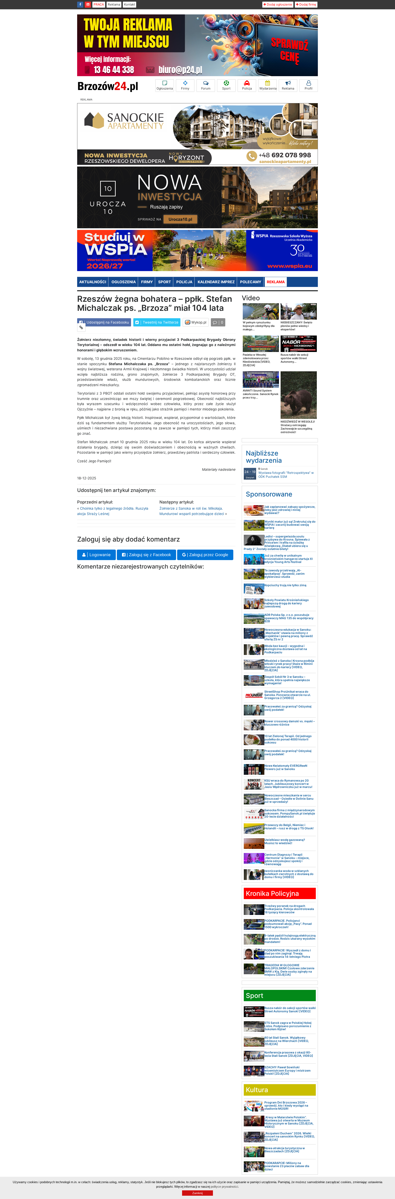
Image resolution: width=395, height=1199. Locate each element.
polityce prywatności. (225, 1186)
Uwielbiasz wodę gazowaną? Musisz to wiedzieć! (284, 841)
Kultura (257, 1090)
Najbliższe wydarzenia (264, 456)
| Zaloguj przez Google (207, 554)
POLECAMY (250, 282)
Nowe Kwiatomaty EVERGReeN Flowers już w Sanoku (285, 767)
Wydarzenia (267, 88)
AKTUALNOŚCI (92, 282)
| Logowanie (98, 554)
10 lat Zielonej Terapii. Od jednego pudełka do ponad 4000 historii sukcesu (288, 739)
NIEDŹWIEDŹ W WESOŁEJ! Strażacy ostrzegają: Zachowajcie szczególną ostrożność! (298, 427)
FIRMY (147, 282)
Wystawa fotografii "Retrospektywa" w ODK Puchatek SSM (286, 473)
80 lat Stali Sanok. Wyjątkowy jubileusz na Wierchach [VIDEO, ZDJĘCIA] (286, 1041)
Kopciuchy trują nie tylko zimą (285, 585)
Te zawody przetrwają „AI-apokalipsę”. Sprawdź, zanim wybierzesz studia (284, 573)
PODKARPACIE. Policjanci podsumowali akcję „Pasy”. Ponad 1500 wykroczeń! (288, 924)
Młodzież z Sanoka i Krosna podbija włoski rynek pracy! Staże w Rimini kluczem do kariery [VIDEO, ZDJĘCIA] (289, 665)
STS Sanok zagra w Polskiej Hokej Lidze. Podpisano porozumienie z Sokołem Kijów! (287, 1026)
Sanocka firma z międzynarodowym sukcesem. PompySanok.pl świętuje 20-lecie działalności (289, 813)
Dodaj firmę (307, 4)
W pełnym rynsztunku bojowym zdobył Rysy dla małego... (258, 326)
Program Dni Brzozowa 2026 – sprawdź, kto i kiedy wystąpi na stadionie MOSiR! (286, 1105)
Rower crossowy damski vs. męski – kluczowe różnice (289, 722)
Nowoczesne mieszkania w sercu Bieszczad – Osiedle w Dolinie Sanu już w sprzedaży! (289, 798)
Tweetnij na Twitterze (160, 322)
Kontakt (129, 4)
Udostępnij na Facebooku (107, 322)
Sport (226, 88)
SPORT (164, 282)
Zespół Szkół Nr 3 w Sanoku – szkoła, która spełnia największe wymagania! (287, 680)
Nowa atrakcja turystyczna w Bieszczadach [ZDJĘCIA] (284, 1149)
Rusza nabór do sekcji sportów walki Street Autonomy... (294, 358)
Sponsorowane (269, 494)
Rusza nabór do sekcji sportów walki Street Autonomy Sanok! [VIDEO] (290, 1009)
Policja (247, 88)
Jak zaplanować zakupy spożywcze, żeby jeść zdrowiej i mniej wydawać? (289, 510)
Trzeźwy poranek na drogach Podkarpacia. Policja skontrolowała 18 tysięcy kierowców (289, 909)
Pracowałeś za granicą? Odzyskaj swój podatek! (287, 708)
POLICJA (184, 282)
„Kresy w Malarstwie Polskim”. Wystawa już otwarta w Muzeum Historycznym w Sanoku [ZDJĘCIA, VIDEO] (289, 1121)
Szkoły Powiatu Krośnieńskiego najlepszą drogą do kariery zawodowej (286, 603)
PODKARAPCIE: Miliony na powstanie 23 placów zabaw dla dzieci (286, 1166)
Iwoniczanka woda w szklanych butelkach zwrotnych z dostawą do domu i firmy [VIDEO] (289, 874)
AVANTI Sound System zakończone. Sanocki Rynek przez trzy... (260, 394)
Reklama (114, 4)
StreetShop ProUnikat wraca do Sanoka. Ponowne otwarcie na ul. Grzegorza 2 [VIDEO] (287, 695)
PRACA (99, 4)
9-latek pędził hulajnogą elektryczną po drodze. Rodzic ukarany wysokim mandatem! (290, 939)
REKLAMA (276, 282)
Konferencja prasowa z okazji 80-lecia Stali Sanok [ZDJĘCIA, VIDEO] (288, 1054)
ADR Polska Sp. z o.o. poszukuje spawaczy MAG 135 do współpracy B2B (289, 618)
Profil (309, 88)
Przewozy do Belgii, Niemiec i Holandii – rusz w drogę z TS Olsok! (289, 826)
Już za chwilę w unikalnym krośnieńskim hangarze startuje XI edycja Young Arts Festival (288, 559)
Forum (205, 88)
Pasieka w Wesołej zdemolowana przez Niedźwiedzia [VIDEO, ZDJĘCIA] (256, 360)
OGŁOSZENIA (124, 282)
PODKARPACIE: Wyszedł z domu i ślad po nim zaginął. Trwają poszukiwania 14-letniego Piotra (287, 953)
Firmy (185, 88)
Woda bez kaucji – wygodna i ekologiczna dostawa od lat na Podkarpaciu (285, 649)
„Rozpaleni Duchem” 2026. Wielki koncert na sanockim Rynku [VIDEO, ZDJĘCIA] (289, 1136)
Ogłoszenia (165, 88)
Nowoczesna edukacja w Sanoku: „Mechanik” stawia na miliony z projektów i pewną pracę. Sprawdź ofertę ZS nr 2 (288, 634)
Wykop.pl (198, 322)
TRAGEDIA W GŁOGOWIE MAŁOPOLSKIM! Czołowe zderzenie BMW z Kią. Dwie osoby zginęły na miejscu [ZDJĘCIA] (289, 969)
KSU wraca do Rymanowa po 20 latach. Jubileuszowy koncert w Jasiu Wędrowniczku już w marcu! (288, 784)
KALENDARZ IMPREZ (216, 282)
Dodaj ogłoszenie (279, 4)
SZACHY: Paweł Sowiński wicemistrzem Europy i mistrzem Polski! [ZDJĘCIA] (287, 1070)
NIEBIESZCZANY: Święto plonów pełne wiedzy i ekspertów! (296, 326)
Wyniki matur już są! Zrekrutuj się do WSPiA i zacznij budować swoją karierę (290, 525)
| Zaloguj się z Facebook (148, 554)
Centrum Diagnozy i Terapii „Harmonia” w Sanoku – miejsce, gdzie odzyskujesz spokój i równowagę (286, 859)
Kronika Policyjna (272, 893)
